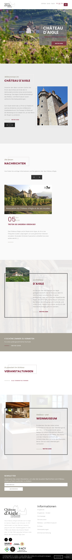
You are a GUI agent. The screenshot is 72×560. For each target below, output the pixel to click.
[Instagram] (10, 539)
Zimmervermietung (44, 533)
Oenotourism (41, 519)
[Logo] (15, 511)
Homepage (41, 516)
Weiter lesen (59, 43)
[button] (7, 125)
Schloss (39, 526)
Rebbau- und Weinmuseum (47, 523)
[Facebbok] (6, 539)
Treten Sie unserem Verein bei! (22, 224)
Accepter (58, 557)
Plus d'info (66, 557)
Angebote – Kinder (43, 513)
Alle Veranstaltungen (19, 380)
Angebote (40, 509)
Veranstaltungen (43, 529)
